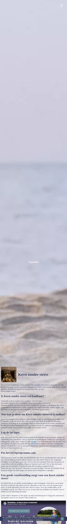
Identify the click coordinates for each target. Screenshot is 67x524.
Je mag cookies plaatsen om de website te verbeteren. (23, 520)
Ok (62, 518)
